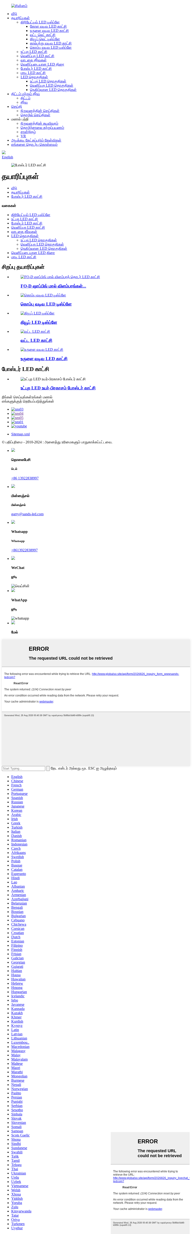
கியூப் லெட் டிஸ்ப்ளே (45, 39)
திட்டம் (25, 98)
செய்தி (16, 106)
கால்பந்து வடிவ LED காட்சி (51, 43)
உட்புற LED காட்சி (34, 52)
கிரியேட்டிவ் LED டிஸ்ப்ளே (40, 22)
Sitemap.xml (20, 434)
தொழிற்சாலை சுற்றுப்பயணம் (42, 128)
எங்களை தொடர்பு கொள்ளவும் (34, 144)
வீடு (14, 14)
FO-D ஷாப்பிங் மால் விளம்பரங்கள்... (53, 286)
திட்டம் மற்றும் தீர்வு (25, 94)
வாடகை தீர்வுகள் (34, 60)
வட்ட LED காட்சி (36, 340)
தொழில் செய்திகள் (35, 115)
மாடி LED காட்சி (33, 73)
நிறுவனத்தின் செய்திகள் (40, 111)
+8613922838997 (24, 550)
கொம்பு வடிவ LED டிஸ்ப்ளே (51, 47)
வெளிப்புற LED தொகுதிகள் (51, 85)
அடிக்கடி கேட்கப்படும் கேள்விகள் (36, 140)
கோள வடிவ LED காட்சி (48, 26)
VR (23, 136)
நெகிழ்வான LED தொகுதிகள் (53, 90)
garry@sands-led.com (27, 514)
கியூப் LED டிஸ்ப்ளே (39, 322)
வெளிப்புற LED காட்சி (37, 56)
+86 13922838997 (25, 478)
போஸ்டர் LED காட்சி (36, 69)
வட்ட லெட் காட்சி (42, 35)
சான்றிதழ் (28, 132)
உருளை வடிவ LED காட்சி (49, 31)
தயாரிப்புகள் (20, 18)
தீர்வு (24, 102)
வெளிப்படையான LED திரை (42, 64)
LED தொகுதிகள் (34, 77)
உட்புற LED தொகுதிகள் (48, 81)
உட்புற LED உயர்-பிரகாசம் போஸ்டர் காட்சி (58, 387)
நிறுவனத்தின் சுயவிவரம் (39, 123)
